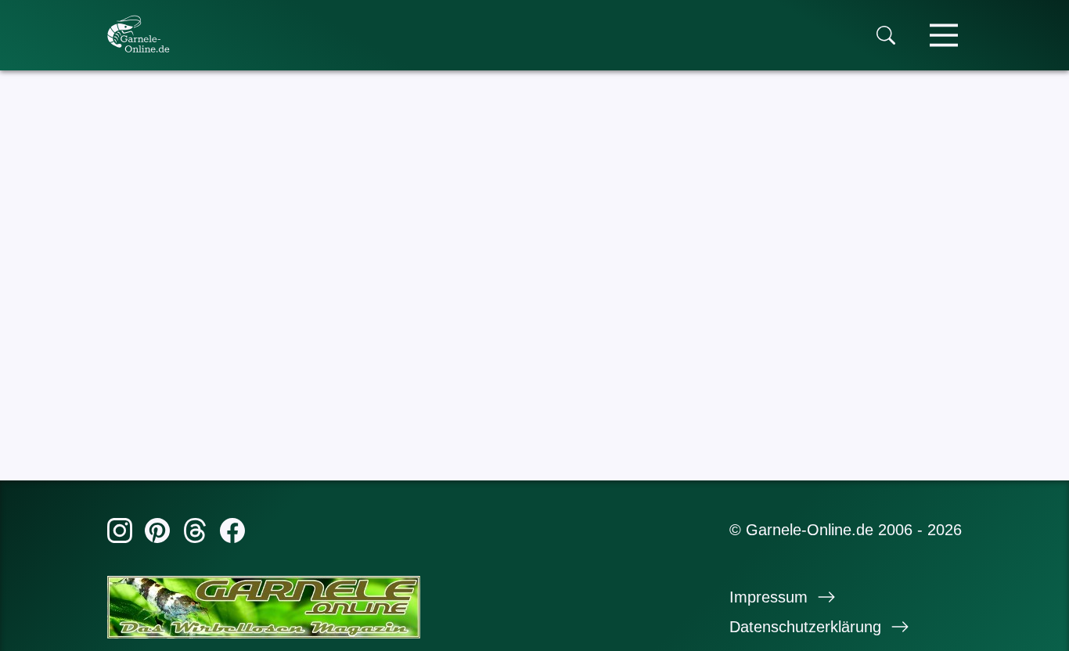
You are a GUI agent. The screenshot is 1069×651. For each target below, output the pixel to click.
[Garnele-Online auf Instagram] (119, 533)
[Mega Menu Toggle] (943, 35)
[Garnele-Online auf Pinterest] (157, 533)
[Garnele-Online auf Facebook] (232, 533)
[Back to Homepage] (138, 33)
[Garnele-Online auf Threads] (194, 533)
